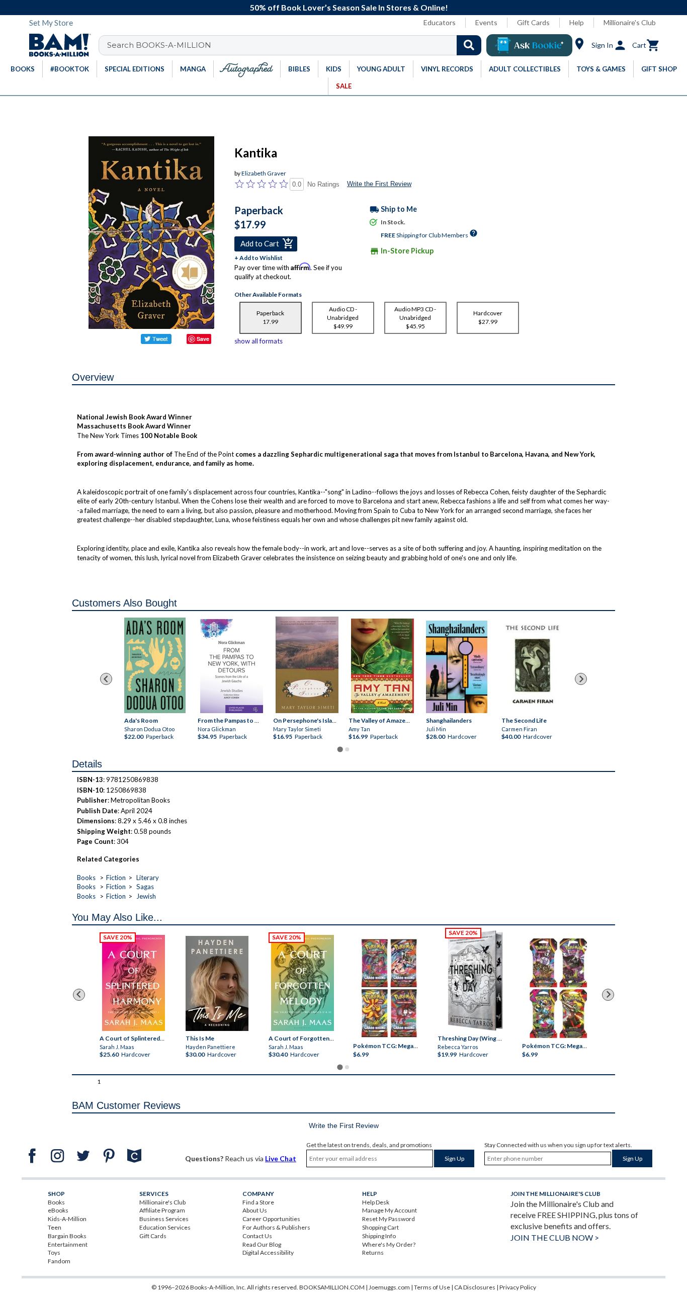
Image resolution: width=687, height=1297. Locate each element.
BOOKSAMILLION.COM (332, 1287)
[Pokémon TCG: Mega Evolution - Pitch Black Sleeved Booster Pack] (558, 988)
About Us (254, 1210)
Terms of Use (432, 1287)
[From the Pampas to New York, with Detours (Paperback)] (231, 666)
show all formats (258, 341)
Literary (147, 878)
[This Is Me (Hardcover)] (216, 983)
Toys (54, 1252)
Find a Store (258, 1202)
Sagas (145, 887)
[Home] (56, 45)
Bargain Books (67, 1236)
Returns (373, 1252)
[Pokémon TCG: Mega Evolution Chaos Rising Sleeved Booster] (388, 988)
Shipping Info (379, 1236)
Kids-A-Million (67, 1219)
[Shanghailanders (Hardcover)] (456, 667)
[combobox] (296, 45)
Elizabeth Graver (263, 173)
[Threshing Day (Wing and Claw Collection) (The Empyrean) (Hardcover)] (475, 980)
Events (486, 22)
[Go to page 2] (347, 749)
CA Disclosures (474, 1287)
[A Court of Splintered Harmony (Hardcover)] (133, 983)
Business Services (164, 1219)
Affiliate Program (162, 1210)
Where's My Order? (388, 1244)
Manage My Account (389, 1210)
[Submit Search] (469, 45)
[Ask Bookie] (529, 45)
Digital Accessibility (268, 1252)
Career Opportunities (271, 1219)
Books (86, 878)
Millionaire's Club (630, 22)
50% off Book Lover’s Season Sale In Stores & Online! (349, 7)
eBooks (58, 1210)
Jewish (146, 896)
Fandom (59, 1261)
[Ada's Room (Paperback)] (155, 665)
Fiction (116, 878)
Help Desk (375, 1202)
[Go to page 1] (339, 749)
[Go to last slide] (106, 679)
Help (576, 22)
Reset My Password (388, 1219)
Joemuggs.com (389, 1287)
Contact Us (257, 1236)
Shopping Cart (380, 1227)
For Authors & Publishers (276, 1227)
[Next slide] (581, 679)
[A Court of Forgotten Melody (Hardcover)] (302, 983)
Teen (54, 1227)
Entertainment (68, 1244)
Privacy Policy (517, 1287)
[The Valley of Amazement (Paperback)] (382, 666)
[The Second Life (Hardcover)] (532, 665)
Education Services (165, 1227)
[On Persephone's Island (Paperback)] (307, 665)
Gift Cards (533, 22)
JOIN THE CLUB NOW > (554, 1237)
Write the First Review (379, 184)
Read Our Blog (261, 1244)
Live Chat (280, 1158)
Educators (439, 22)
